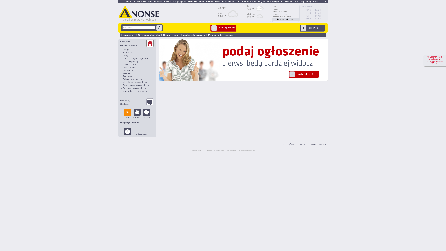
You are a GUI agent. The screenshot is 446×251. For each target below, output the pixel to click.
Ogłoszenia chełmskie (149, 35)
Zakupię (126, 73)
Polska (146, 117)
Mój (127, 117)
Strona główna (128, 35)
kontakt (313, 144)
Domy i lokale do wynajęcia (136, 85)
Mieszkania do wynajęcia (135, 82)
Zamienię (127, 76)
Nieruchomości (170, 35)
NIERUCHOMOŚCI (129, 45)
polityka (322, 144)
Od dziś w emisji (139, 134)
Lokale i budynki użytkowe (135, 58)
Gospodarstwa (130, 67)
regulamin (302, 144)
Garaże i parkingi (131, 61)
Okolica (137, 117)
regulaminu (251, 150)
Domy (125, 55)
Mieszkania (128, 52)
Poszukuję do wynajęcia (193, 35)
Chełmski (124, 104)
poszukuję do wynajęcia (136, 91)
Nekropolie (128, 70)
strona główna (288, 144)
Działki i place (129, 64)
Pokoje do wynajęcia (133, 79)
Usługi (126, 49)
